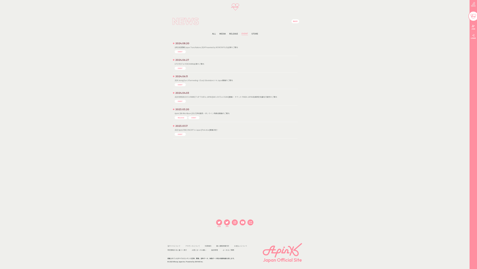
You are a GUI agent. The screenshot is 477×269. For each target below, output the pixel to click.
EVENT (244, 33)
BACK (295, 21)
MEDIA (222, 34)
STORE (255, 34)
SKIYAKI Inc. (199, 262)
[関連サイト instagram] (235, 222)
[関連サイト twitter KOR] (219, 222)
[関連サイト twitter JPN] (227, 222)
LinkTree (250, 222)
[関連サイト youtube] (243, 222)
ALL (214, 34)
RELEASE (233, 34)
